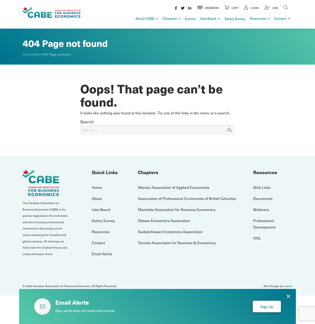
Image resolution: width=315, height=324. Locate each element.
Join (275, 8)
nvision (287, 286)
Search (87, 122)
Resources (258, 18)
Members (212, 8)
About (97, 198)
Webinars (261, 209)
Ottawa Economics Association (164, 220)
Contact (280, 18)
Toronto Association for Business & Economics (177, 242)
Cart (235, 8)
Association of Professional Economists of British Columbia (187, 198)
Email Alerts (102, 253)
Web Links (261, 187)
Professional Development (264, 224)
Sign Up (266, 306)
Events (190, 18)
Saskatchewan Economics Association (170, 231)
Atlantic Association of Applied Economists (173, 187)
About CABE (144, 18)
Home (27, 54)
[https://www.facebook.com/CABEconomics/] (176, 8)
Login (254, 8)
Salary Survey (235, 18)
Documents (263, 198)
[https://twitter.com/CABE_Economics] (182, 8)
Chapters (170, 18)
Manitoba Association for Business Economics (176, 209)
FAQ (256, 238)
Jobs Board (208, 18)
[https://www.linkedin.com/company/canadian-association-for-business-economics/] (189, 8)
